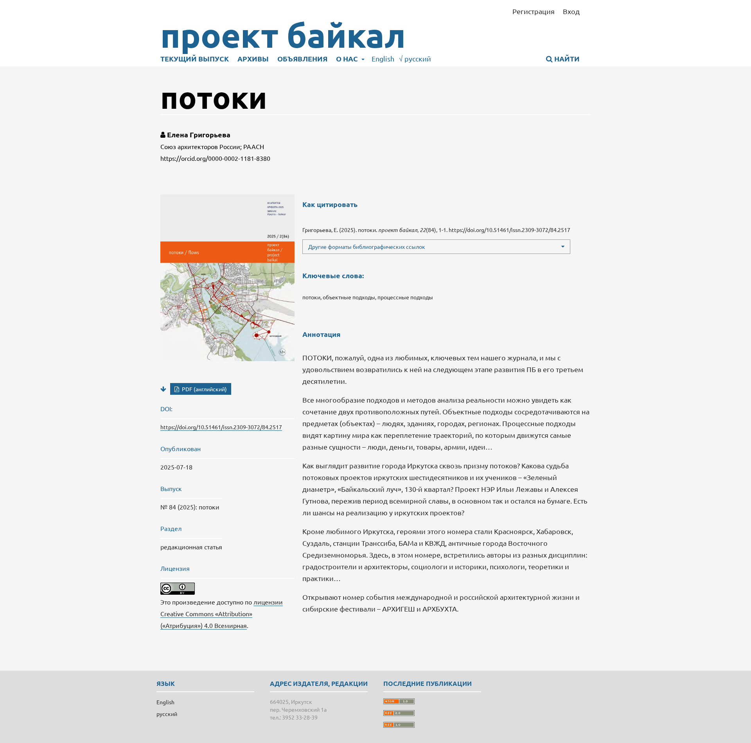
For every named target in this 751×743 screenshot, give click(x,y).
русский (415, 58)
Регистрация (533, 11)
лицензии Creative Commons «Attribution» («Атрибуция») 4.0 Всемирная (221, 613)
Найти (566, 58)
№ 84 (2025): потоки (189, 507)
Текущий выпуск (194, 58)
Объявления (302, 58)
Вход (571, 11)
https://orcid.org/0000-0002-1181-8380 (215, 158)
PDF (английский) (204, 388)
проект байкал (283, 35)
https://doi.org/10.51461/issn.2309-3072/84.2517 (221, 426)
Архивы (253, 58)
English (383, 58)
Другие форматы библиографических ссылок (366, 246)
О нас (347, 58)
